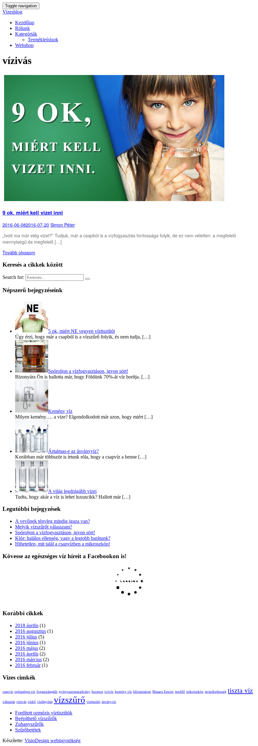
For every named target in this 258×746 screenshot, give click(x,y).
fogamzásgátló (47, 691)
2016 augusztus (30, 631)
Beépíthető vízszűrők (36, 718)
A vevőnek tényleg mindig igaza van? (52, 521)
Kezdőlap (24, 22)
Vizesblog (12, 11)
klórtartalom (142, 691)
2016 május (26, 648)
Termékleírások (43, 39)
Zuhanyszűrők (29, 724)
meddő (180, 691)
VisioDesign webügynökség (53, 740)
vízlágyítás (45, 701)
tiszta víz (240, 690)
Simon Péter (62, 225)
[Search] (87, 279)
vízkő (32, 701)
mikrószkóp (195, 691)
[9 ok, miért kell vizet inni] (114, 201)
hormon (97, 691)
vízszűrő (69, 700)
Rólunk (22, 28)
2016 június (26, 642)
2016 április (26, 653)
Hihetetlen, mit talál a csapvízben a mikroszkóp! (62, 543)
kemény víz (123, 691)
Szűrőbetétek (28, 729)
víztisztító (93, 701)
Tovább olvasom (19, 252)
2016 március (28, 659)
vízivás (21, 701)
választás (9, 701)
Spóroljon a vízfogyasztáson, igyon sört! (55, 532)
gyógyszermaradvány (74, 691)
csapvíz (8, 691)
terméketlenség (216, 691)
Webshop (24, 45)
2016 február (28, 665)
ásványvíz (109, 701)
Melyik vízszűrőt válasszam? (43, 526)
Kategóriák (26, 34)
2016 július (26, 636)
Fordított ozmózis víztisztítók (43, 712)
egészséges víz (24, 691)
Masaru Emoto (163, 691)
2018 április (26, 625)
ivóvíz (109, 691)
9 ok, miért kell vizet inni (33, 212)
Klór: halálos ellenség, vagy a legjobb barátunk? (62, 538)
